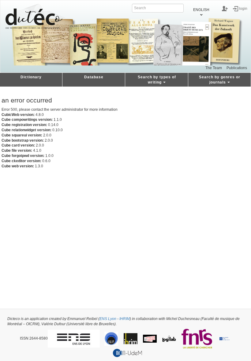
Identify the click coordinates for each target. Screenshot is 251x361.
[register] (224, 8)
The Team (213, 68)
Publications (237, 68)
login (243, 8)
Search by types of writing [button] (157, 79)
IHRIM (124, 319)
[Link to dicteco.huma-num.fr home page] (35, 16)
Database (93, 77)
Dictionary (31, 77)
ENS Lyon (107, 319)
